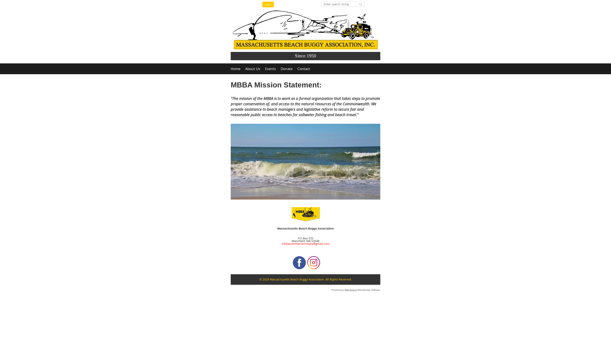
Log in (268, 4)
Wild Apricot (350, 290)
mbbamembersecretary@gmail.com (305, 244)
